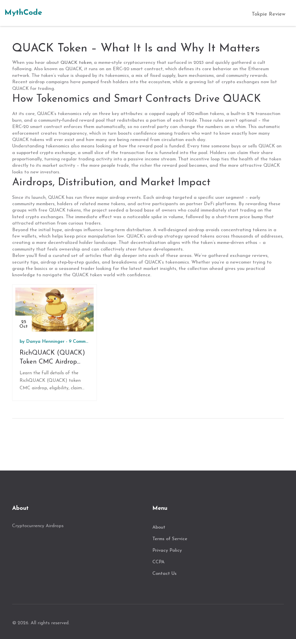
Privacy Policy (167, 550)
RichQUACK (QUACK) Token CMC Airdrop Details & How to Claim (54, 358)
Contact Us (164, 573)
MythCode (23, 13)
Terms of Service (169, 539)
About (158, 527)
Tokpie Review (268, 14)
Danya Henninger (45, 341)
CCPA (158, 562)
